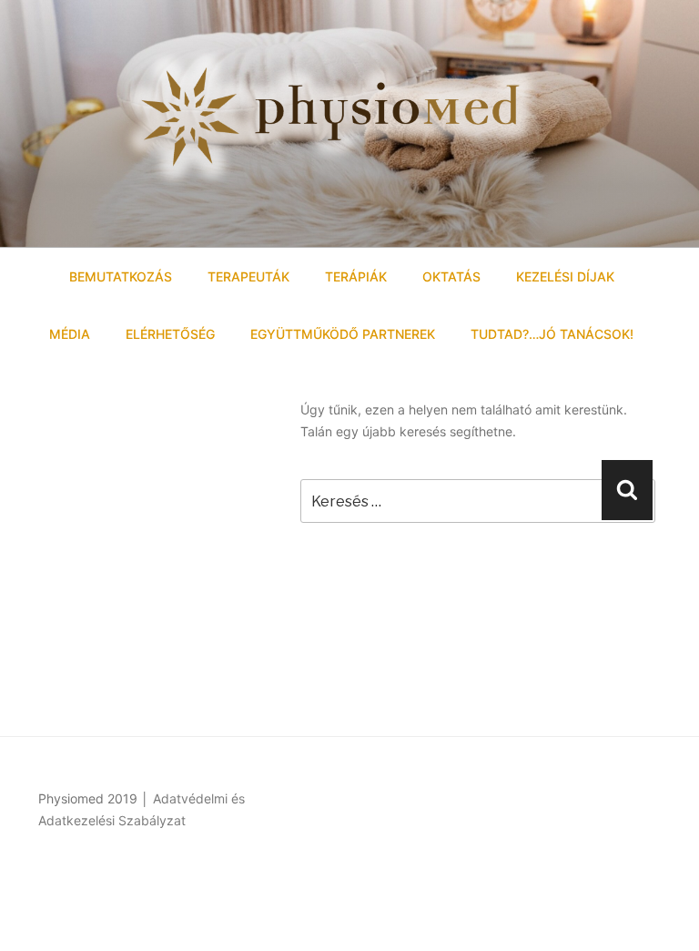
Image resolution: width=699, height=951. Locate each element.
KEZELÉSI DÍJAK (565, 276)
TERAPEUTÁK (248, 276)
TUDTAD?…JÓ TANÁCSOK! (552, 334)
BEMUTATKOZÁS (120, 276)
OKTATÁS (451, 276)
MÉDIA (69, 334)
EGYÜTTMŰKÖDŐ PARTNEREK (342, 334)
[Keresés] (627, 490)
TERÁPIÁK (356, 276)
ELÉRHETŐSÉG (170, 334)
